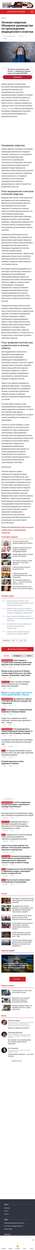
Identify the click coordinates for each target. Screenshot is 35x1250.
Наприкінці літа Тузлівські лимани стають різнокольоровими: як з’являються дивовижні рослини (16, 837)
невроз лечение (7, 108)
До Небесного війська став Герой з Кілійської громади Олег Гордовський (19, 626)
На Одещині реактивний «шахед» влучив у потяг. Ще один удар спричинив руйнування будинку (17, 753)
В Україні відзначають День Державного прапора (12, 762)
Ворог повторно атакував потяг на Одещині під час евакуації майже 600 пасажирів (20, 618)
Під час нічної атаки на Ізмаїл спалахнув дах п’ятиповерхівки (15, 881)
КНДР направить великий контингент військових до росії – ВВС (21, 934)
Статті (6, 1211)
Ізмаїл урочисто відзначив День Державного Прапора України (16, 711)
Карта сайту (8, 1229)
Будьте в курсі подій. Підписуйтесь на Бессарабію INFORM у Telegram (16, 694)
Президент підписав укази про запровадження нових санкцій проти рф (23, 900)
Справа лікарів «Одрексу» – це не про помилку (20, 1055)
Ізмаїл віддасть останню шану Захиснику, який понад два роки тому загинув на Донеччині (20, 603)
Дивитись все (17, 1061)
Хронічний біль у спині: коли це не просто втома (22, 991)
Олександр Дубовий (15, 1032)
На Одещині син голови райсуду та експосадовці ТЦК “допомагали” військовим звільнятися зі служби (22, 909)
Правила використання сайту (14, 1223)
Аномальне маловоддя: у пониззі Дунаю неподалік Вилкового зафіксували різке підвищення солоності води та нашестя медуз (16, 859)
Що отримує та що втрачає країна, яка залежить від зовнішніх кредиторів (19, 1042)
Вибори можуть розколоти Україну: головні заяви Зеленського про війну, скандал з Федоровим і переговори (20, 611)
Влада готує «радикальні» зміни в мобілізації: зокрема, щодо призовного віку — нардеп (16, 720)
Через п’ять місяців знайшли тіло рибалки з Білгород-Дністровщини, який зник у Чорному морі (15, 847)
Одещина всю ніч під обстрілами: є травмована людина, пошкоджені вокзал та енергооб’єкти (17, 871)
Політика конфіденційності (13, 1226)
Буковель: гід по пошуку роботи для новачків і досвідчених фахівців (20, 1000)
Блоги (6, 1214)
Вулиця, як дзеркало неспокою (18, 1028)
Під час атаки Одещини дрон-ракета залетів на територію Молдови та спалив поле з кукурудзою (22, 943)
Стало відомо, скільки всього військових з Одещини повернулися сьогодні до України (22, 926)
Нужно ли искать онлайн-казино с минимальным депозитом (17, 530)
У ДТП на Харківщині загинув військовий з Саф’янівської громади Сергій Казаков (15, 804)
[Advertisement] (17, 131)
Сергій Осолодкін (14, 1020)
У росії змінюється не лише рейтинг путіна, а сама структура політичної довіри (22, 917)
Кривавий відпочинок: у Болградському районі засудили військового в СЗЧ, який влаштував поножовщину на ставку (15, 825)
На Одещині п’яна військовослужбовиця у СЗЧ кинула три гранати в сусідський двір (17, 742)
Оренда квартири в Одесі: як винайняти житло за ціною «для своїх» (22, 1007)
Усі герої (17, 979)
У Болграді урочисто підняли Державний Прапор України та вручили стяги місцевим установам (16, 731)
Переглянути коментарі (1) (18, 649)
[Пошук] (28, 12)
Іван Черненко (13, 1048)
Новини (7, 1208)
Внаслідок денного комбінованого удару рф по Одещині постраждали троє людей (17, 814)
